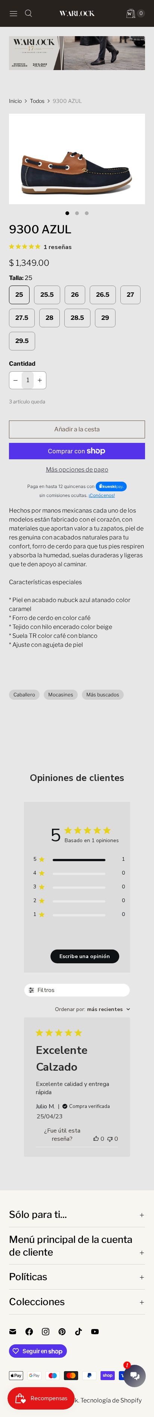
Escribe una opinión (84, 956)
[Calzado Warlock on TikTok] (83, 1331)
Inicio (15, 101)
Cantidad (22, 363)
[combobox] (92, 1009)
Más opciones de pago (77, 469)
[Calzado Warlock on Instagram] (50, 1331)
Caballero (24, 695)
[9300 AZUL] (77, 159)
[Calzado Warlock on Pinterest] (66, 1331)
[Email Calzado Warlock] (17, 1331)
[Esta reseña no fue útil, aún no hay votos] (110, 1139)
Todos (37, 101)
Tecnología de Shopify (111, 1400)
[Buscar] (28, 13)
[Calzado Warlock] (77, 13)
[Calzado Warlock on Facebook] (33, 1331)
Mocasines (60, 695)
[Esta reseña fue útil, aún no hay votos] (96, 1139)
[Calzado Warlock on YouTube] (99, 1331)
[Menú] (13, 13)
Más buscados (102, 695)
